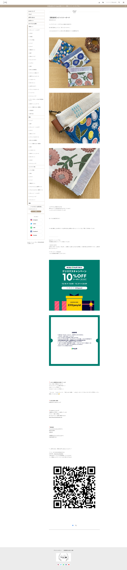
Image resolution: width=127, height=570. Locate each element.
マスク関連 (32, 170)
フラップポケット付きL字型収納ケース (36, 100)
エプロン (31, 63)
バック (31, 180)
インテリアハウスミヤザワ (55, 428)
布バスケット (32, 82)
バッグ (31, 43)
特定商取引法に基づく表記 (68, 550)
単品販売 (31, 110)
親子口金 (31, 113)
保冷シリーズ (32, 56)
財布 (31, 66)
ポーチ (31, 46)
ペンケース (32, 92)
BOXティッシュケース (34, 103)
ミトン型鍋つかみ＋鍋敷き (35, 107)
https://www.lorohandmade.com (55, 417)
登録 (36, 211)
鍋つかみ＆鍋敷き (33, 140)
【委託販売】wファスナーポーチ (60, 17)
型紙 (30, 117)
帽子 (31, 53)
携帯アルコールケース (34, 76)
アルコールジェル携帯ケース (36, 186)
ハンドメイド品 (32, 166)
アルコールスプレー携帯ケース (36, 189)
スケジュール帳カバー (34, 72)
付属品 (31, 36)
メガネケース (32, 79)
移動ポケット (32, 49)
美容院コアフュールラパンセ (56, 435)
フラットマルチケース (34, 89)
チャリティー (32, 199)
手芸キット (31, 26)
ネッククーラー (33, 59)
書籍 (30, 203)
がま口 (31, 33)
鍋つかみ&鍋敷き (33, 69)
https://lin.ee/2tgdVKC (58, 453)
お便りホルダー (33, 86)
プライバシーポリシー (58, 550)
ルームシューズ (33, 96)
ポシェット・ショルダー (35, 30)
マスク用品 (32, 39)
